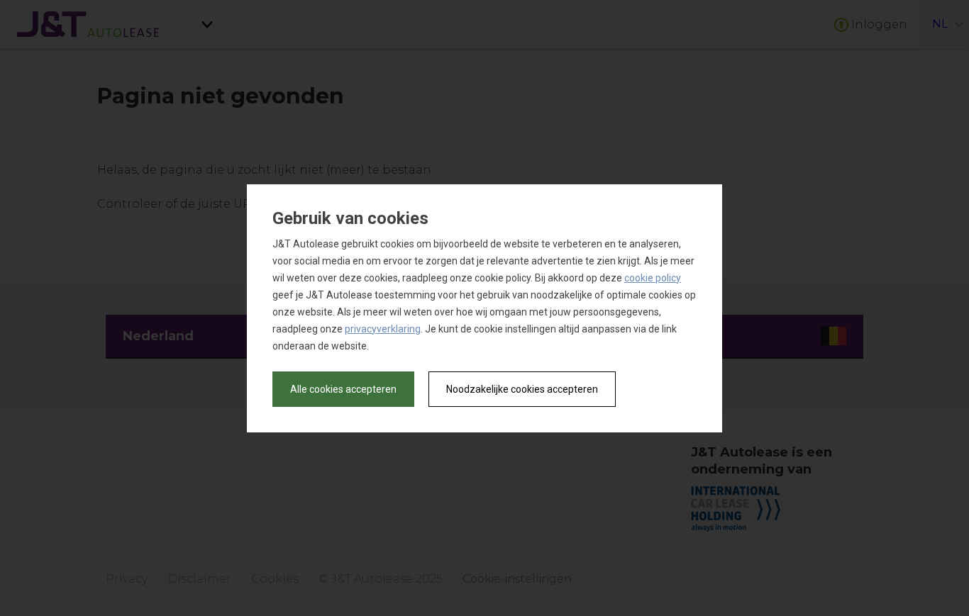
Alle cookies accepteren (343, 389)
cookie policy (652, 278)
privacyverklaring (383, 329)
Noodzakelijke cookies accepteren (522, 389)
